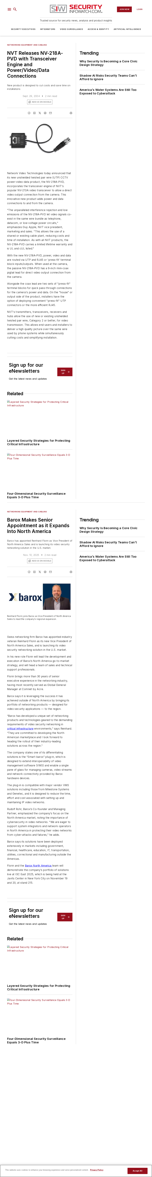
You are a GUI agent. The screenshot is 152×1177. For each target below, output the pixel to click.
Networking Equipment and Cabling (27, 45)
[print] (70, 112)
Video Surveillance (71, 29)
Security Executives (23, 29)
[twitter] (39, 112)
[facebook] (29, 112)
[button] (9, 9)
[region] (76, 1171)
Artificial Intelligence (127, 29)
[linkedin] (34, 112)
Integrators (47, 29)
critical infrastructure (20, 728)
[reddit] (45, 112)
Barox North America (38, 865)
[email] (50, 112)
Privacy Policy (96, 1170)
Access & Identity (98, 29)
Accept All (137, 1171)
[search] (15, 9)
